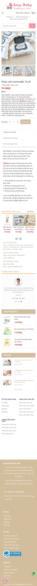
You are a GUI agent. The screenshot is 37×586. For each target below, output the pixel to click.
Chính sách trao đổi (26, 399)
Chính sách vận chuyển (26, 406)
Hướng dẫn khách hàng (8, 420)
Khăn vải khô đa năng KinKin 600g (18, 229)
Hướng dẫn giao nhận (9, 431)
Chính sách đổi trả (25, 409)
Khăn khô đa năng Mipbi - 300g (7, 229)
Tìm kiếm (5, 403)
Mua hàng (7, 576)
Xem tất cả (30, 211)
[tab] (18, 132)
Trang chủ (7, 566)
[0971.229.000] (33, 574)
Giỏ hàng (5, 412)
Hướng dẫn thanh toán (9, 427)
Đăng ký (27, 13)
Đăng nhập (19, 13)
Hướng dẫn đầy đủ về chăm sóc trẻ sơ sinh (23, 371)
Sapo (31, 584)
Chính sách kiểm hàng (26, 415)
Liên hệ (6, 579)
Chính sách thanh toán (26, 412)
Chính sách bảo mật (25, 403)
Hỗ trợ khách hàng (9, 399)
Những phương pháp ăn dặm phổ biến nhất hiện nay (24, 381)
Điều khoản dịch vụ (8, 434)
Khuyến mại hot (9, 573)
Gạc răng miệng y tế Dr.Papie (24, 329)
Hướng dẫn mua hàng (9, 424)
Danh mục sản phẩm (11, 570)
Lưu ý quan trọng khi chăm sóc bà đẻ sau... (23, 361)
